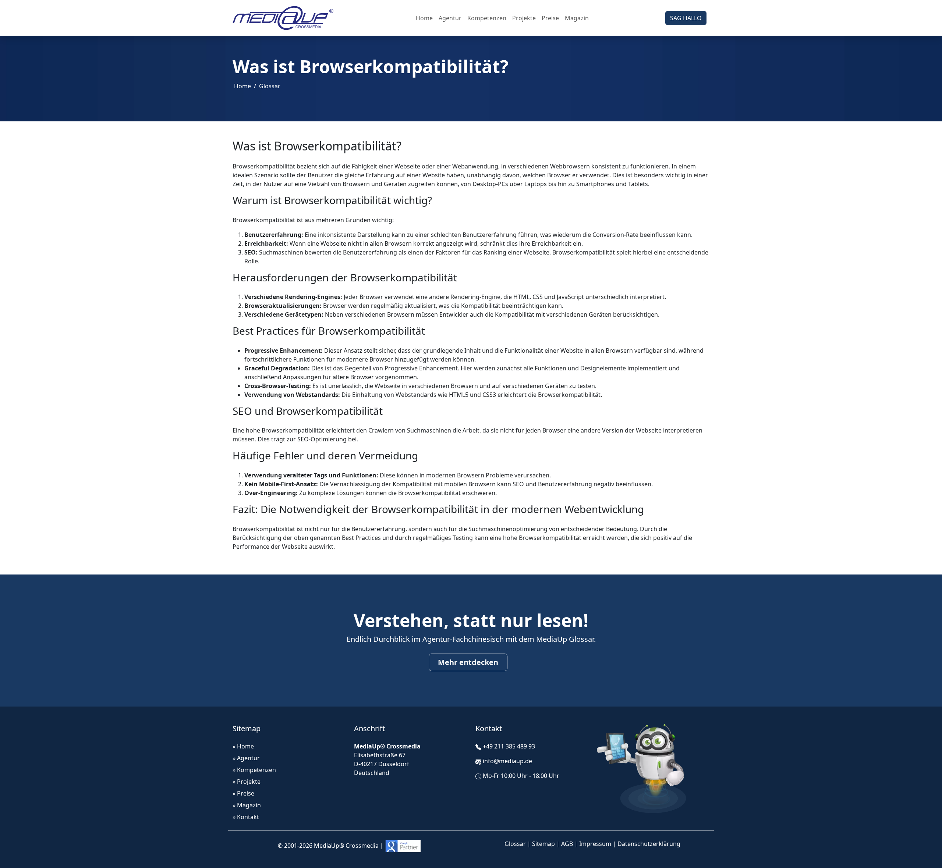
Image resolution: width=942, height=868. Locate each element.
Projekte (524, 18)
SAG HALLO (686, 18)
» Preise (243, 793)
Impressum (595, 844)
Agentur (450, 18)
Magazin (577, 18)
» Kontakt (246, 817)
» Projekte (247, 782)
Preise (550, 18)
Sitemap (543, 844)
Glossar (269, 86)
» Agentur (246, 758)
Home (424, 18)
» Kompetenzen (254, 770)
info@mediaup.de (507, 761)
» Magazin (247, 805)
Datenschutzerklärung (648, 844)
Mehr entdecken (468, 662)
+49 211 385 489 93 (509, 746)
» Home (243, 746)
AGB (567, 844)
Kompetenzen (486, 18)
